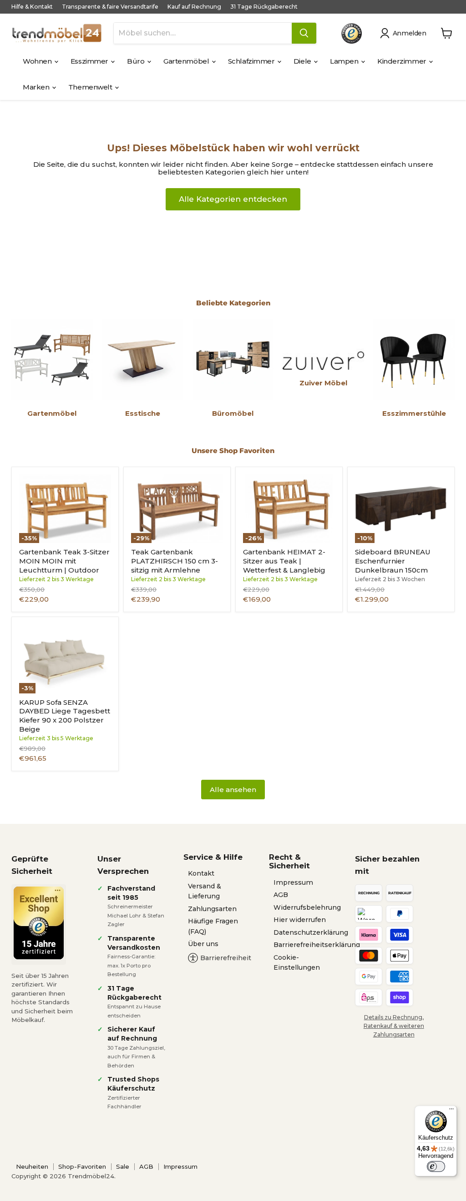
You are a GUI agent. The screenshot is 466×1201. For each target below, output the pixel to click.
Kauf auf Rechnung (194, 7)
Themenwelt (91, 87)
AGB (281, 895)
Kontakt (201, 873)
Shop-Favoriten (82, 1166)
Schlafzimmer (252, 61)
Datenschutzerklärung (311, 932)
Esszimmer (90, 61)
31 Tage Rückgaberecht (264, 7)
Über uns (203, 944)
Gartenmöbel (187, 61)
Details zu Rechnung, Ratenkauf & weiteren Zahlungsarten (394, 1026)
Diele (303, 61)
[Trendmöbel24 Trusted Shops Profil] (351, 33)
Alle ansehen (233, 789)
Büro (136, 61)
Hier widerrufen (300, 920)
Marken (37, 87)
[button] (405, 33)
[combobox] (203, 33)
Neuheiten (32, 1166)
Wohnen (38, 61)
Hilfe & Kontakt (32, 7)
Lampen (345, 61)
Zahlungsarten (212, 909)
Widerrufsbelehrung (307, 907)
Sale (122, 1166)
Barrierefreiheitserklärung (317, 945)
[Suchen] (304, 33)
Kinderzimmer (402, 61)
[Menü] (451, 1111)
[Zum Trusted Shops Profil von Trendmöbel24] (39, 923)
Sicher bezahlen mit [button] (387, 865)
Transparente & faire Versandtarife (110, 7)
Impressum (293, 882)
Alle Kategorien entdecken (233, 199)
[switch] (436, 1166)
